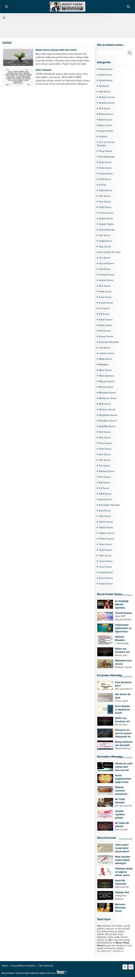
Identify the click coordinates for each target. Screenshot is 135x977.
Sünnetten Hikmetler (109, 505)
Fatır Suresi (104, 196)
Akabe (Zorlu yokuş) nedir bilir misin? (56, 49)
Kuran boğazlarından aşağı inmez (123, 779)
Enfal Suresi (105, 179)
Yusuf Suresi (105, 566)
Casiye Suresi (106, 131)
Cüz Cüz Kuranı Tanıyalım (106, 144)
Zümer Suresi (106, 583)
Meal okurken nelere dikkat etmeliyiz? (122, 860)
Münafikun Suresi (108, 420)
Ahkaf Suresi (105, 74)
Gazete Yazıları (106, 224)
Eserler (102, 184)
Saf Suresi (104, 488)
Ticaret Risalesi (123, 613)
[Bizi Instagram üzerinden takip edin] (130, 966)
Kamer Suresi (105, 319)
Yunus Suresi (105, 561)
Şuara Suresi (105, 499)
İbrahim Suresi (106, 280)
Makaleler (104, 364)
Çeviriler (103, 136)
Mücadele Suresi (107, 392)
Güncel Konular (107, 229)
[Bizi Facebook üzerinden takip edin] (124, 966)
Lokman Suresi (106, 353)
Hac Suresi (104, 235)
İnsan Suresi (105, 297)
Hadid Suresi (105, 241)
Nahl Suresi (105, 432)
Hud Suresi (104, 269)
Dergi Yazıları (105, 151)
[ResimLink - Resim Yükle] (62, 973)
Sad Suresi (104, 482)
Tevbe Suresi (105, 550)
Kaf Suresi (104, 314)
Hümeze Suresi (107, 274)
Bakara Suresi (106, 114)
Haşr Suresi (105, 246)
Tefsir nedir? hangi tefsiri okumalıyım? (122, 848)
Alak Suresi (104, 91)
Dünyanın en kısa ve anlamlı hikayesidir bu (123, 733)
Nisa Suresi (104, 454)
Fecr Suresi (105, 201)
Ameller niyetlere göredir (120, 814)
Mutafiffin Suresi (107, 426)
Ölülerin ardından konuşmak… (122, 790)
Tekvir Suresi (105, 544)
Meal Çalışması (106, 375)
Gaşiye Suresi (106, 218)
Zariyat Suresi (106, 572)
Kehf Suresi (105, 330)
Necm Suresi (105, 443)
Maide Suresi (105, 359)
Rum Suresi (105, 477)
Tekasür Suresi (106, 538)
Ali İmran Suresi (107, 97)
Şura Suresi (105, 510)
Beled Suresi (105, 119)
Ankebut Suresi (107, 102)
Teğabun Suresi (107, 533)
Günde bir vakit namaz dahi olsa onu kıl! (123, 767)
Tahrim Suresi (106, 521)
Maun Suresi (105, 370)
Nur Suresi (104, 465)
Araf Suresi (104, 108)
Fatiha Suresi (105, 190)
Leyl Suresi (104, 347)
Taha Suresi (105, 516)
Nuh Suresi (104, 460)
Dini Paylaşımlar (107, 156)
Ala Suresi (104, 86)
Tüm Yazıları (127, 595)
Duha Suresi (105, 162)
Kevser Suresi (106, 336)
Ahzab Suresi (105, 80)
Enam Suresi (105, 168)
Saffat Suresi (105, 493)
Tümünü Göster (126, 676)
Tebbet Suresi (106, 527)
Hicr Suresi (104, 257)
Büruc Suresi (105, 125)
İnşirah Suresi (106, 302)
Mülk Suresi (105, 403)
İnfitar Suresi (105, 291)
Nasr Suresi (105, 437)
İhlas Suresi (105, 286)
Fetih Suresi (105, 207)
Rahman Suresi (106, 471)
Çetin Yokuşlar (43, 69)
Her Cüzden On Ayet (109, 252)
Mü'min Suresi (106, 387)
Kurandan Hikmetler (109, 342)
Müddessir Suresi (108, 398)
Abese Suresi (106, 69)
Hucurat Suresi (106, 263)
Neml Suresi (105, 448)
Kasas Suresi (105, 325)
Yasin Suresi (105, 555)
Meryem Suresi (106, 381)
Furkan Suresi (106, 212)
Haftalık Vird (122, 892)
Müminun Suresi (107, 409)
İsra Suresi (104, 308)
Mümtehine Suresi (108, 415)
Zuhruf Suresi (106, 578)
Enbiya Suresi (106, 173)
